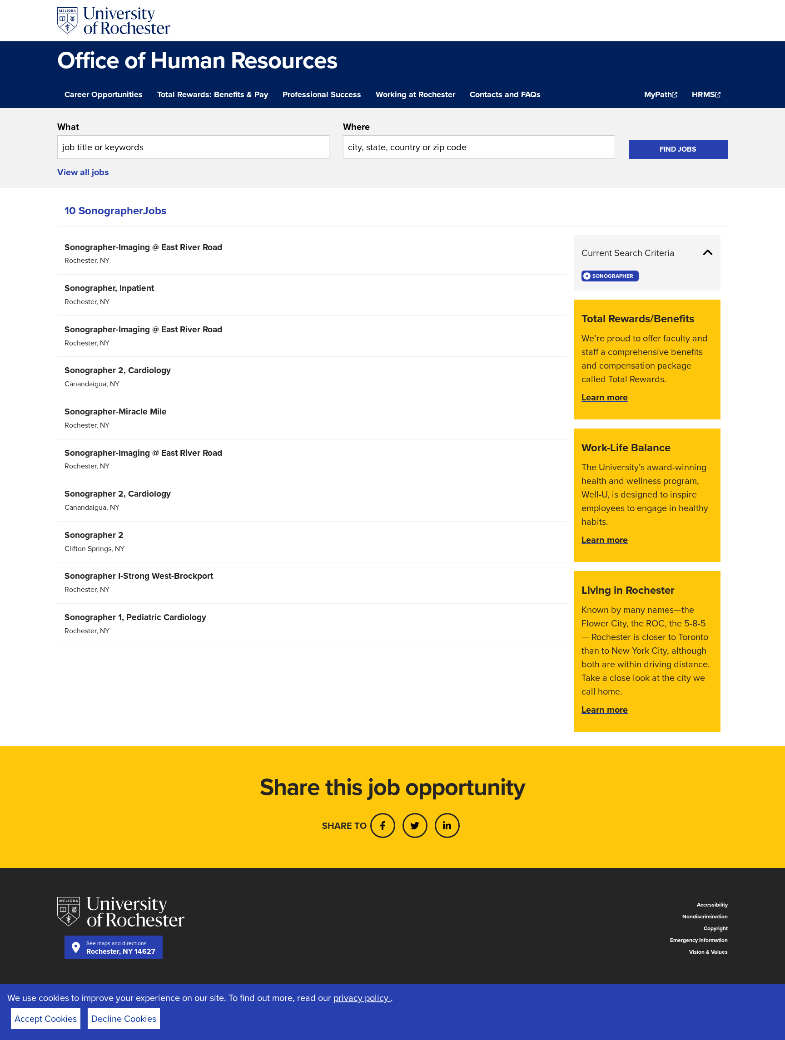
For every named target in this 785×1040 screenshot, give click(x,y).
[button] (647, 253)
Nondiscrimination (705, 916)
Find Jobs (678, 149)
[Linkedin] (447, 825)
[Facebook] (382, 825)
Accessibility (712, 905)
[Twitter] (414, 825)
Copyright (716, 928)
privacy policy (362, 998)
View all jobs (83, 172)
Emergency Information (699, 940)
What (68, 126)
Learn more (604, 397)
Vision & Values (708, 952)
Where (356, 126)
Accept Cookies (46, 1018)
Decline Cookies (123, 1018)
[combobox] (193, 139)
